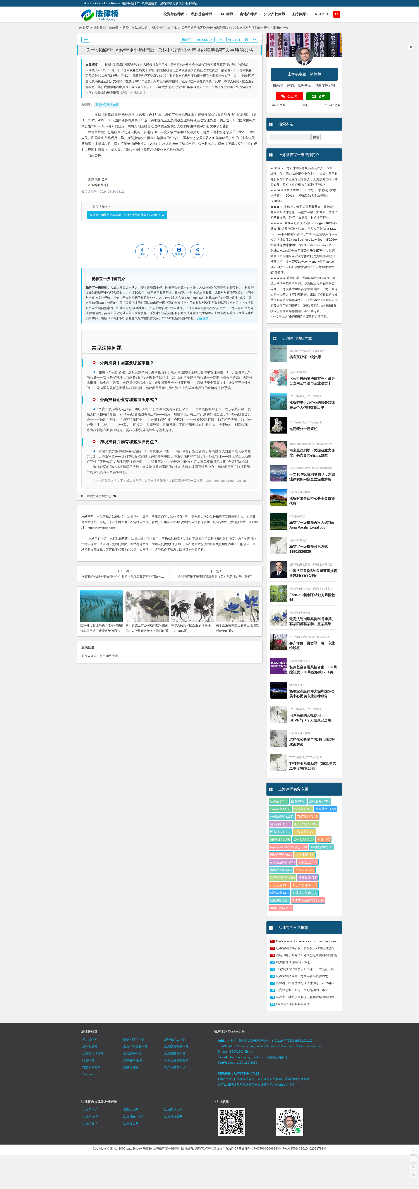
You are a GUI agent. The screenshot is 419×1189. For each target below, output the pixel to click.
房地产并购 (281, 908)
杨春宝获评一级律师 (305, 357)
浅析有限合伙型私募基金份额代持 (312, 501)
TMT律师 (307, 816)
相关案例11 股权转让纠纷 (293, 962)
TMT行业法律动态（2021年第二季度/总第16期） (312, 766)
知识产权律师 (304, 885)
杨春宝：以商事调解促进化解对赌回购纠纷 (305, 997)
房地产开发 (281, 854)
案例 (298, 801)
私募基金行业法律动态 (288, 847)
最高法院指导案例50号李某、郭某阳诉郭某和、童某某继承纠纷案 (312, 621)
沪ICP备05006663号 (268, 1148)
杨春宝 (186, 39)
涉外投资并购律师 (106, 27)
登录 (115, 656)
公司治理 (304, 839)
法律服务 (319, 801)
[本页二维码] (413, 1174)
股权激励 (308, 862)
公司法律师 (282, 816)
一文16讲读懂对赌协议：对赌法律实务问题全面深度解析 (312, 477)
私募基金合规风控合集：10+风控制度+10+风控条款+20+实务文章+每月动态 (313, 670)
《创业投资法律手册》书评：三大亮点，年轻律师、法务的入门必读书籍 (325, 969)
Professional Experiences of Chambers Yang (307, 941)
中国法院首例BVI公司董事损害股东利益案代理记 (313, 573)
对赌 (324, 839)
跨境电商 (304, 870)
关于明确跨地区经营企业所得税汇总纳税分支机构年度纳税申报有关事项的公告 (170, 50)
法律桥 (303, 809)
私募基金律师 (282, 862)
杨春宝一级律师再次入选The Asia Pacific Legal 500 (311, 525)
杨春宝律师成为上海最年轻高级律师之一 (303, 976)
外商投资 (308, 877)
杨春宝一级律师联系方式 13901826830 (308, 549)
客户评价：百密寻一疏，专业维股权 (312, 645)
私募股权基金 (282, 877)
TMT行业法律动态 (308, 900)
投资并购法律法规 (135, 27)
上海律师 (304, 854)
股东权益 (280, 831)
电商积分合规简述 (303, 429)
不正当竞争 (306, 824)
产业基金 (279, 885)
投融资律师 (322, 847)
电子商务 (280, 824)
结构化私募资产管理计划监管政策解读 (312, 742)
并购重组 (325, 809)
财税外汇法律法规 (164, 27)
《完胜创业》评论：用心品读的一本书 (302, 990)
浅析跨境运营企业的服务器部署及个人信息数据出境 (312, 405)
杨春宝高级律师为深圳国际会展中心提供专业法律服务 (312, 693)
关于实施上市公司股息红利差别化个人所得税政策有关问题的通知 (146, 631)
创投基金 (279, 893)
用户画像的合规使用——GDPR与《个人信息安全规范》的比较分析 (310, 718)
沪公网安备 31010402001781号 (304, 1148)
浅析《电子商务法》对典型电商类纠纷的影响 (306, 955)
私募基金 (280, 809)
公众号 (292, 96)
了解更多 (202, 318)
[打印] (246, 40)
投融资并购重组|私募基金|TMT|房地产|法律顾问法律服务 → (127, 214)
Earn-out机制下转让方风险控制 (312, 597)
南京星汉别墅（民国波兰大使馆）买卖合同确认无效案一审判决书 (312, 453)
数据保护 (279, 900)
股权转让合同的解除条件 (293, 1004)
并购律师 (304, 831)
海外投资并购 (304, 893)
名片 (321, 96)
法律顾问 (280, 839)
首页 (86, 27)
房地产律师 (281, 870)
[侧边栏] (254, 40)
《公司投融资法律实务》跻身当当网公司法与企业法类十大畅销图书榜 (312, 381)
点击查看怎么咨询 (297, 1079)
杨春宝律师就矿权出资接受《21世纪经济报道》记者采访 (314, 948)
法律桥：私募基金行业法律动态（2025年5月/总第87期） (314, 983)
